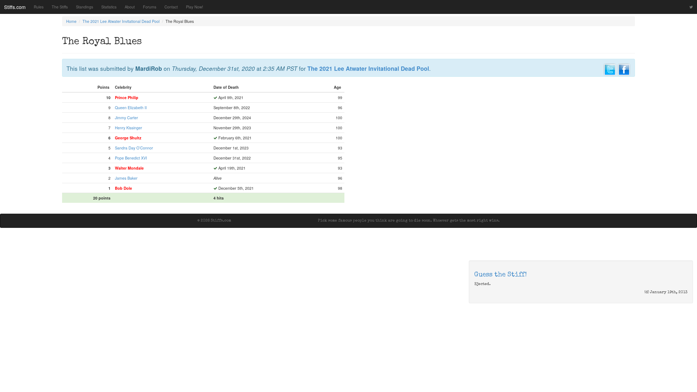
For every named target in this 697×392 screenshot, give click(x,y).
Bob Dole (123, 188)
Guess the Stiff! (500, 275)
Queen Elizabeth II (131, 107)
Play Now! (194, 7)
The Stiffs (60, 7)
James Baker (126, 178)
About (130, 7)
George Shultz (128, 137)
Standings (84, 7)
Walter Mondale (129, 168)
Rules (39, 7)
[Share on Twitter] (609, 69)
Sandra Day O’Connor (134, 148)
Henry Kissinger (128, 127)
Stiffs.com (15, 6)
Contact (171, 7)
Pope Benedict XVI (131, 158)
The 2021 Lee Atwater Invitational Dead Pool (121, 21)
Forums (149, 7)
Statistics (109, 7)
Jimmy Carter (126, 117)
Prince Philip (126, 97)
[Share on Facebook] (624, 69)
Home (71, 21)
